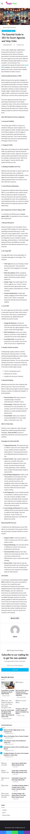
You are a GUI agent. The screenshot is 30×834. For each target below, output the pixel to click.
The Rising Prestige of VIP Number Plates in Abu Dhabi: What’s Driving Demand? (19, 795)
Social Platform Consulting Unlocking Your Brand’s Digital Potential (7, 692)
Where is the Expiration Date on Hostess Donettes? (16, 736)
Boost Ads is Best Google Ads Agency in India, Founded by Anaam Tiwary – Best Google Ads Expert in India (7, 713)
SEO (14, 30)
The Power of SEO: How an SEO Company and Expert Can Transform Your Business (22, 711)
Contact (4, 810)
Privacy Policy (6, 815)
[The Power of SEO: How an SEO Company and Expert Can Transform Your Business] (22, 703)
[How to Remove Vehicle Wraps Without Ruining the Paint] (5, 765)
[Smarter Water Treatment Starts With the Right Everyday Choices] (5, 773)
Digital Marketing (11, 27)
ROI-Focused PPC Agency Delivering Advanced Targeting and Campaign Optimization (22, 693)
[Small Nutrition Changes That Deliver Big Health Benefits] (5, 780)
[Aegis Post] (11, 3)
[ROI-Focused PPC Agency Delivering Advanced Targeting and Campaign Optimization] (22, 685)
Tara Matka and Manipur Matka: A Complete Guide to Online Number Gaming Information (20, 787)
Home (4, 27)
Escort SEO (15, 618)
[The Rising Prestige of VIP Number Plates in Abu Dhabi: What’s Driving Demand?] (5, 796)
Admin (15, 637)
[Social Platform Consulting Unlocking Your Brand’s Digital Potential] (7, 685)
